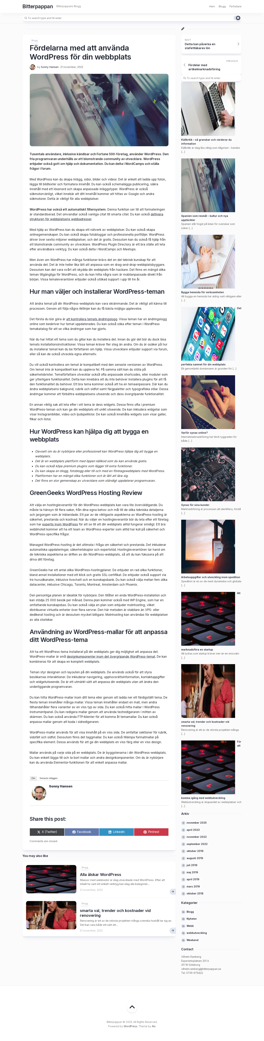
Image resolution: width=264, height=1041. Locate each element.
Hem (212, 6)
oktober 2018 (195, 893)
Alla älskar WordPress (100, 874)
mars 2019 (193, 886)
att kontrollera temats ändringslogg (91, 319)
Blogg (222, 6)
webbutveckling (197, 932)
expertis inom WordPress (60, 524)
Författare (235, 6)
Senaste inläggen (48, 778)
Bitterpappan (37, 6)
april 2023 (193, 829)
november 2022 (197, 836)
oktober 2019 (195, 850)
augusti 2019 (195, 858)
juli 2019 (192, 865)
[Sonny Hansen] (39, 799)
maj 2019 (192, 872)
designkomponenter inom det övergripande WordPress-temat (111, 656)
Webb (190, 925)
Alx (154, 1026)
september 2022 (197, 843)
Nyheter (192, 918)
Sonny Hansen (50, 67)
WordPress (130, 1026)
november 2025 (197, 822)
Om (33, 778)
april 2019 (193, 879)
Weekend (192, 940)
